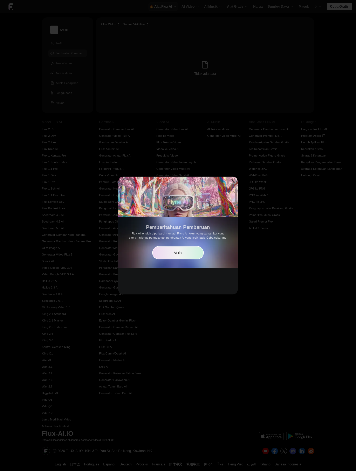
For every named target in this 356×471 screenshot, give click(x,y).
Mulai (178, 253)
